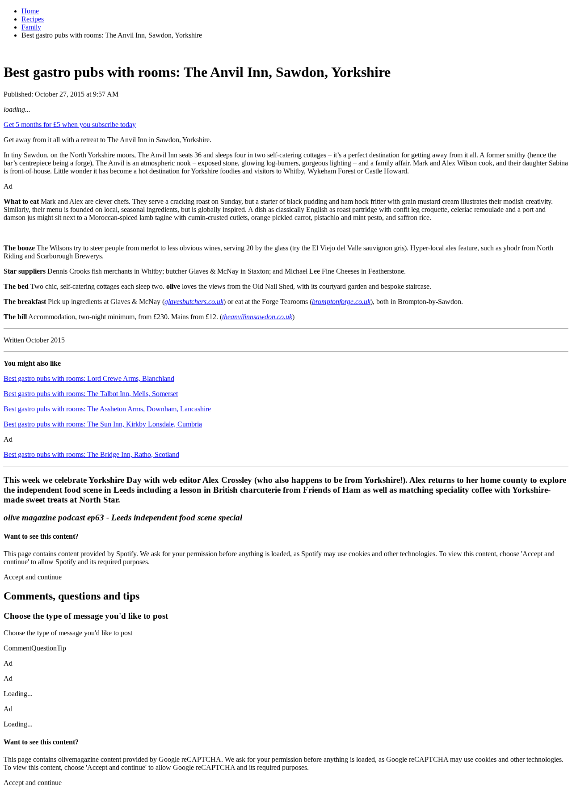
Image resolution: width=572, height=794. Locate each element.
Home (30, 11)
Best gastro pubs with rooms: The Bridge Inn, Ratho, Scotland (91, 454)
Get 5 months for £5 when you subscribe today (70, 124)
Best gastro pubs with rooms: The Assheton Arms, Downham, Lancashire (107, 409)
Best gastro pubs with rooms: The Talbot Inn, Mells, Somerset (91, 393)
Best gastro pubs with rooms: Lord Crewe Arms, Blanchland (89, 378)
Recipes (32, 19)
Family (31, 27)
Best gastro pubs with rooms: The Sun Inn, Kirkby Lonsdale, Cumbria (103, 424)
